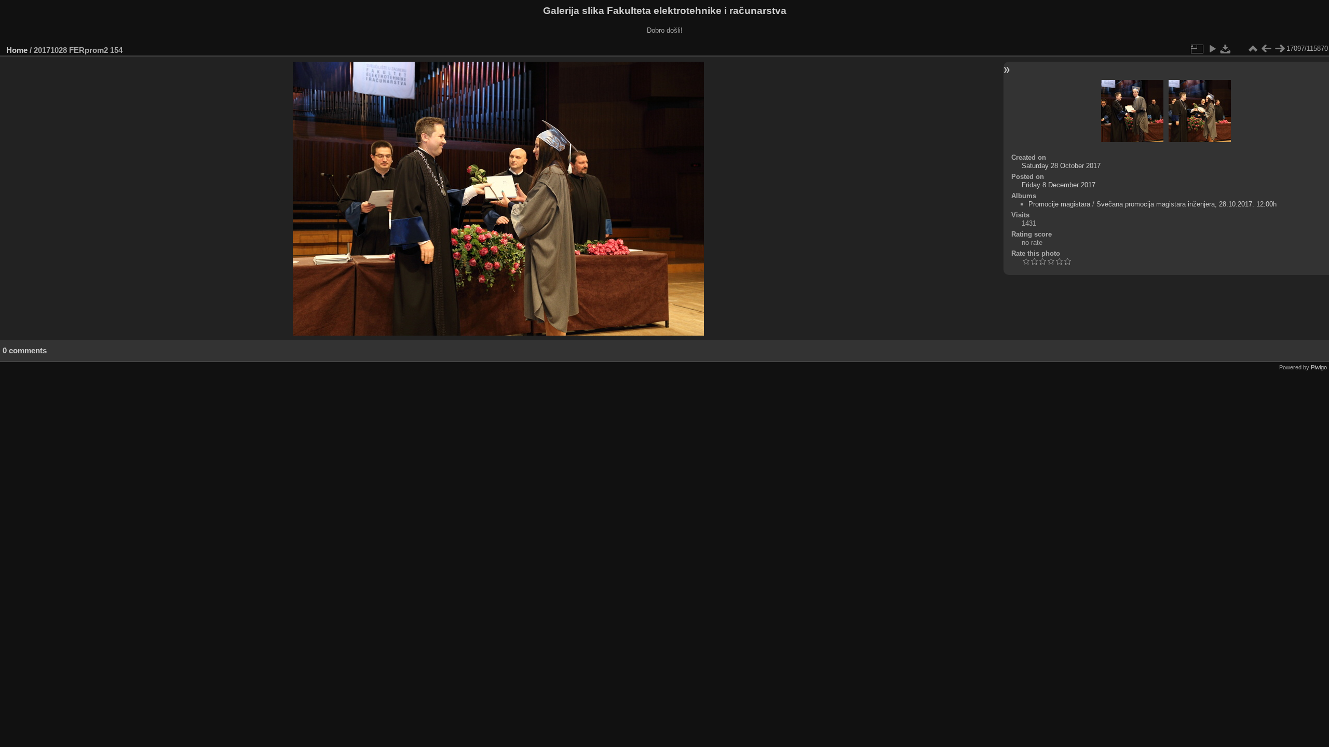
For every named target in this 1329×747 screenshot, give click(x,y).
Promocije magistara (1059, 204)
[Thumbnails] (1252, 49)
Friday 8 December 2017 (1058, 185)
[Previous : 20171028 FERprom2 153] (1266, 49)
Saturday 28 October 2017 (1061, 166)
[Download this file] (1225, 49)
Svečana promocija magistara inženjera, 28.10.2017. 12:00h (1186, 204)
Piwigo (1319, 367)
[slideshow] (1212, 49)
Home (17, 50)
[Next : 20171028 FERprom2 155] (1279, 49)
